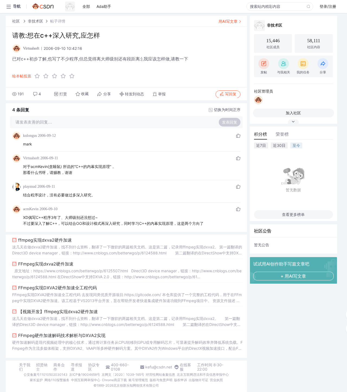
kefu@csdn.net (158, 367)
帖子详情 (57, 21)
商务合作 (59, 367)
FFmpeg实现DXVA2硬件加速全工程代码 (57, 287)
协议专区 (93, 367)
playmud (29, 186)
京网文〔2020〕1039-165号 (123, 374)
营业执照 (216, 380)
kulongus (30, 136)
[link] (16, 21)
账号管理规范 (138, 380)
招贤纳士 (41, 367)
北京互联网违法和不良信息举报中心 (203, 374)
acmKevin (30, 209)
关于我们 (24, 367)
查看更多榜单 (293, 214)
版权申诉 (180, 380)
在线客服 (185, 367)
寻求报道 (76, 367)
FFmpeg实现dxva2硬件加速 (45, 264)
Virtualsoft (31, 158)
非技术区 (35, 21)
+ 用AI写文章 (293, 276)
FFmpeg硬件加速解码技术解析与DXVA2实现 (61, 335)
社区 (16, 21)
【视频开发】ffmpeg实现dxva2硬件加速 (58, 311)
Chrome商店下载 (114, 380)
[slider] (56, 76)
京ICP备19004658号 (84, 374)
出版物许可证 (198, 380)
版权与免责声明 (161, 380)
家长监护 (36, 380)
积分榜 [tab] (260, 134)
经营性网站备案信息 (160, 374)
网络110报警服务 (56, 380)
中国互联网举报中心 (85, 380)
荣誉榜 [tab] (282, 134)
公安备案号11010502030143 (46, 374)
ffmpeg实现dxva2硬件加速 (45, 240)
